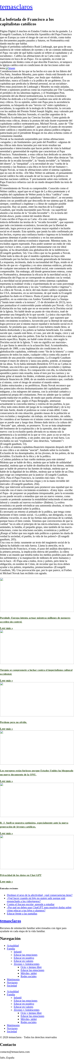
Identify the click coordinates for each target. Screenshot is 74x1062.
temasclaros (16, 7)
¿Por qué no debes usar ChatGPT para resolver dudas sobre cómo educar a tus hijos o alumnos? (39, 909)
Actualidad (13, 945)
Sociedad (12, 985)
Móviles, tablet (29, 973)
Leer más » (6, 628)
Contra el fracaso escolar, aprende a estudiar (30, 904)
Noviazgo (12, 982)
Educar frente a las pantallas (22, 913)
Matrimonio (13, 979)
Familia (11, 948)
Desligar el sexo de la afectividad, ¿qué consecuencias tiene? (39, 895)
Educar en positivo (24, 957)
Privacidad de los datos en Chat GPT (20, 875)
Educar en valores (23, 961)
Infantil (18, 951)
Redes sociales (28, 976)
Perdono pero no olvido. (13, 722)
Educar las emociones (25, 954)
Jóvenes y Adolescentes (26, 964)
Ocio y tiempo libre (31, 967)
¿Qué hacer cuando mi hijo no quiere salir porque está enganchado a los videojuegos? (36, 900)
